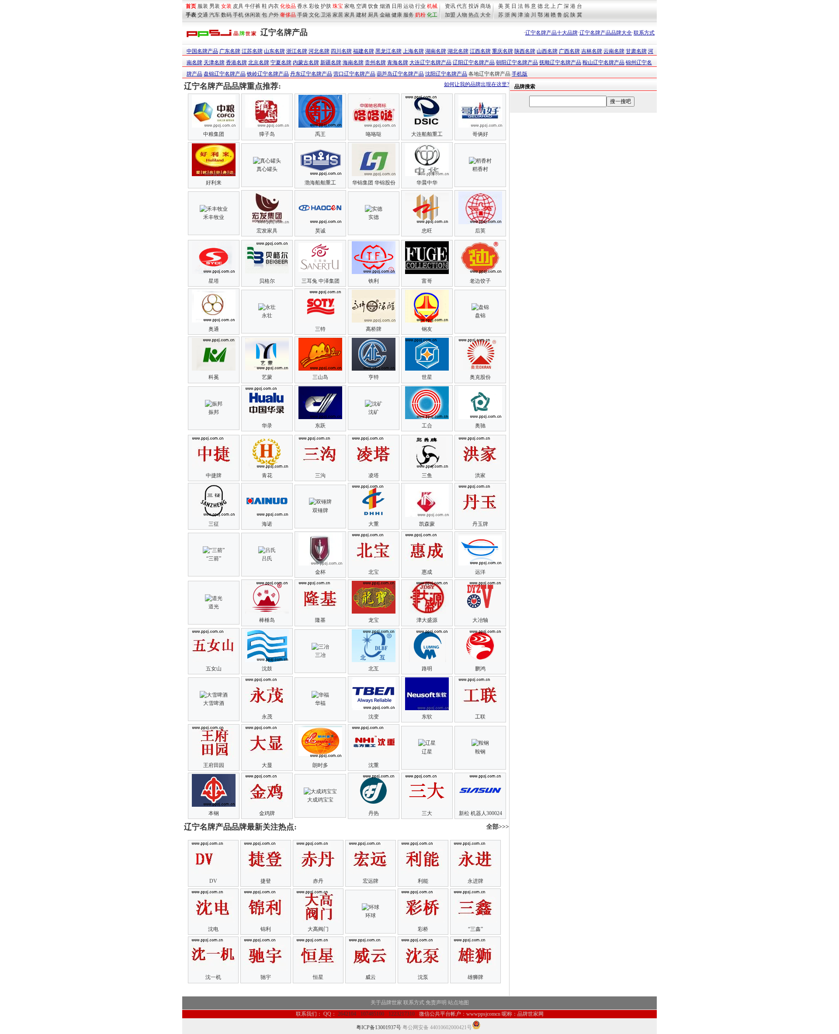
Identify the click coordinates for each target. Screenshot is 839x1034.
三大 (427, 813)
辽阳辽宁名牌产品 (474, 62)
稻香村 (480, 169)
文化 (314, 15)
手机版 (519, 74)
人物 (462, 15)
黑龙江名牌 (388, 51)
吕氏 (267, 558)
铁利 (373, 281)
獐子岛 (267, 134)
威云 (370, 977)
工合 (427, 426)
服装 (203, 6)
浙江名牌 (296, 51)
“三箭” (213, 558)
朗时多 (320, 765)
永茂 (267, 717)
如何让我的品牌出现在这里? (476, 84)
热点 (473, 15)
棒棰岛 (267, 620)
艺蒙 (267, 377)
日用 (397, 6)
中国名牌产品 (202, 51)
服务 (408, 15)
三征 (213, 524)
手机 (238, 15)
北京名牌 (258, 62)
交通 (203, 15)
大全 (485, 15)
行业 (420, 6)
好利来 (214, 183)
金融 (385, 15)
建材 (361, 15)
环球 (370, 916)
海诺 (267, 524)
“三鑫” (475, 929)
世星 (427, 377)
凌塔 (373, 475)
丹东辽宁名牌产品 (311, 74)
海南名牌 (353, 62)
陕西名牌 (524, 51)
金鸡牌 (267, 813)
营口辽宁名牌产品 (354, 74)
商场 (485, 6)
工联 (480, 717)
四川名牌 (341, 51)
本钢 (213, 813)
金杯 (320, 572)
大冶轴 (480, 620)
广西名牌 (569, 51)
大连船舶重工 (427, 134)
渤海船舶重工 (320, 183)
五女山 (214, 669)
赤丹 (318, 881)
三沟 (320, 475)
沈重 (373, 765)
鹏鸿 (480, 669)
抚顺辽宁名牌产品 (560, 62)
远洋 (480, 572)
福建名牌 (363, 51)
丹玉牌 (480, 524)
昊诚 (320, 231)
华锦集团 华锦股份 (373, 183)
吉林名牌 (591, 51)
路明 (427, 669)
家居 (338, 15)
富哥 (427, 281)
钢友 (427, 329)
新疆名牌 (330, 62)
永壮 (267, 315)
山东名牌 (274, 51)
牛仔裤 (252, 6)
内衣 (273, 6)
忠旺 (427, 231)
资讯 (450, 6)
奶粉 (420, 15)
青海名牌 (397, 62)
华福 (320, 703)
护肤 (326, 6)
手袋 (302, 15)
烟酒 (385, 6)
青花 (267, 475)
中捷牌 (214, 475)
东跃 (320, 426)
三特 (320, 329)
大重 (373, 524)
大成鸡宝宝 (320, 800)
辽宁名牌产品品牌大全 (605, 33)
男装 (214, 6)
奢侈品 (288, 15)
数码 (226, 15)
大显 (267, 765)
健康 (397, 15)
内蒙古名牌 (306, 62)
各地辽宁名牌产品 (489, 74)
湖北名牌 (457, 51)
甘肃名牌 (636, 51)
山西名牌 (547, 51)
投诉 (473, 6)
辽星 (427, 752)
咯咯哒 (373, 134)
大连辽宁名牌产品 (430, 62)
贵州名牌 (375, 62)
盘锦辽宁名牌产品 (225, 74)
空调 (361, 6)
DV (213, 881)
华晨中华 (426, 183)
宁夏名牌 (280, 62)
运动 (408, 6)
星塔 (213, 281)
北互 (373, 669)
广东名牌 (229, 51)
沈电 (213, 929)
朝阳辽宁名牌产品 (517, 62)
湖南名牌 (435, 51)
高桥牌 (373, 329)
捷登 (265, 881)
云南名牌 (613, 51)
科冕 (213, 377)
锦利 (265, 929)
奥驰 (480, 426)
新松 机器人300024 (480, 813)
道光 (213, 607)
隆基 (320, 620)
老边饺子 (480, 281)
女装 (226, 6)
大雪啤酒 (213, 703)
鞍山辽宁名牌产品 (603, 62)
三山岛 (320, 377)
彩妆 (314, 6)
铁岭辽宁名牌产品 (268, 74)
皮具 (238, 6)
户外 (273, 15)
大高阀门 (318, 929)
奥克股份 (480, 377)
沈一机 (213, 977)
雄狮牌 (475, 977)
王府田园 (213, 765)
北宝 (373, 572)
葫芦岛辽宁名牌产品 (400, 74)
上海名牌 (413, 51)
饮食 (373, 6)
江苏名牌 (252, 51)
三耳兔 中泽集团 (321, 281)
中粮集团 (213, 134)
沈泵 (423, 977)
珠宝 (338, 6)
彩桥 (423, 929)
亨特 (373, 377)
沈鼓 (267, 669)
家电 (349, 6)
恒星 (318, 977)
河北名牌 (319, 51)
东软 (427, 717)
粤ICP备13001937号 (378, 1027)
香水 (302, 6)
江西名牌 (480, 51)
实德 (373, 217)
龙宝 (373, 620)
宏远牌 (370, 881)
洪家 (480, 475)
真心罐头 (267, 169)
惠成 (427, 572)
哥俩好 (480, 134)
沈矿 (373, 412)
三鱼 (427, 475)
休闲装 (252, 15)
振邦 (213, 412)
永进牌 (475, 881)
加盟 (450, 15)
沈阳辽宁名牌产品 (446, 74)
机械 (432, 6)
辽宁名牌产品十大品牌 (551, 33)
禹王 (320, 134)
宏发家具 (267, 231)
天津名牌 (214, 62)
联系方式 (644, 33)
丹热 (373, 813)
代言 (462, 6)
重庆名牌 (502, 51)
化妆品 (288, 6)
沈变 (373, 717)
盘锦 (480, 315)
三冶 (320, 655)
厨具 (373, 15)
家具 (349, 15)
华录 (267, 426)
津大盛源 (426, 620)
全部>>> (497, 826)
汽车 (214, 15)
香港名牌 (236, 62)
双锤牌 (320, 510)
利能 (423, 881)
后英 (480, 231)
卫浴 (326, 15)
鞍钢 (480, 752)
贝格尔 (267, 281)
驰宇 (265, 977)
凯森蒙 (427, 524)
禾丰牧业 (213, 217)
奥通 (213, 329)
